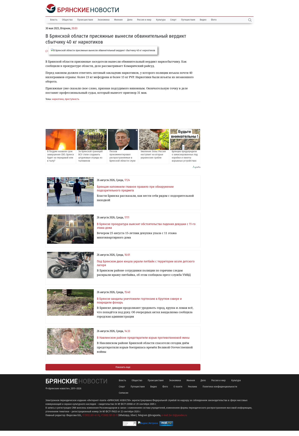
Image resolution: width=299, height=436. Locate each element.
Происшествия (85, 19)
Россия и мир (144, 19)
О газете (177, 386)
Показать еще (123, 366)
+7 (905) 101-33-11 (109, 414)
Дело (129, 19)
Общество (67, 19)
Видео (203, 19)
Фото (213, 19)
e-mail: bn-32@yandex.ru (174, 414)
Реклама (192, 386)
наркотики (58, 98)
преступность (72, 98)
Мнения (118, 19)
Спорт (173, 19)
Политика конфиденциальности (220, 386)
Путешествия (188, 19)
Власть (53, 19)
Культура (161, 19)
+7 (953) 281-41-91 (91, 414)
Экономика (103, 19)
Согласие (123, 392)
